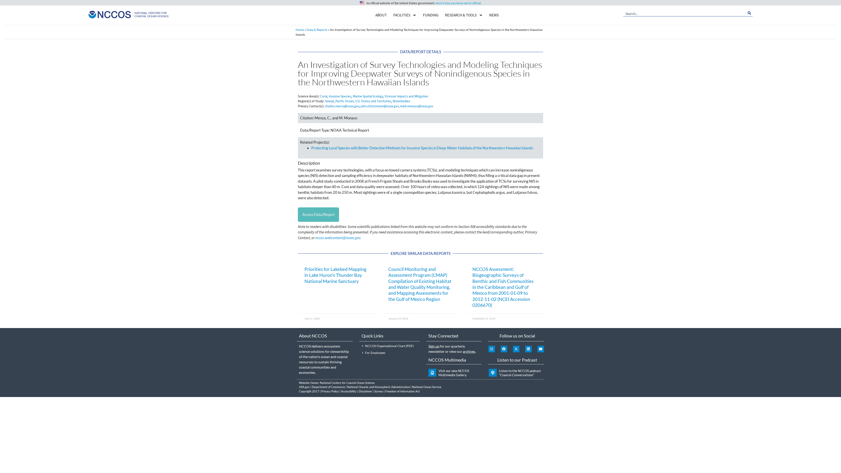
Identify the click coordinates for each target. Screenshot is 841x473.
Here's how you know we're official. (458, 3)
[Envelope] (540, 349)
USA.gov (304, 387)
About (381, 15)
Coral (323, 96)
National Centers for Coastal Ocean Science (347, 383)
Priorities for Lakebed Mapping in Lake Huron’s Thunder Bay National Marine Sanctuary (335, 275)
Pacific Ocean (344, 101)
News (494, 15)
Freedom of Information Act (402, 391)
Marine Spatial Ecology (368, 96)
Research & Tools (461, 15)
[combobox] (684, 13)
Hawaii (329, 101)
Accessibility (349, 391)
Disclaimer (365, 391)
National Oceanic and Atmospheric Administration (378, 387)
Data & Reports (317, 30)
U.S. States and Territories (373, 101)
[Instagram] (491, 349)
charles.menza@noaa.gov (342, 106)
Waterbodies (401, 101)
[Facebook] (504, 349)
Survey (378, 391)
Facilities (401, 15)
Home (300, 30)
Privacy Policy (330, 391)
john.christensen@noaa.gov (380, 106)
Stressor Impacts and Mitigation (406, 96)
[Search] (749, 13)
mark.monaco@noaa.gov (416, 106)
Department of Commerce (328, 387)
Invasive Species (340, 96)
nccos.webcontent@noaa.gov (337, 237)
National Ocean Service (426, 387)
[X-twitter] (516, 349)
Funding (430, 15)
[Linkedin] (528, 349)
